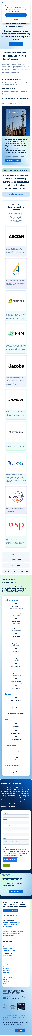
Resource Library (7, 975)
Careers (5, 946)
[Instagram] (17, 915)
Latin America (6, 959)
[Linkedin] (14, 915)
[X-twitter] (4, 915)
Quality (5, 928)
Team (4, 945)
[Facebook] (7, 915)
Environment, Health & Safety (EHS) (11, 922)
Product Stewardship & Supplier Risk (11, 933)
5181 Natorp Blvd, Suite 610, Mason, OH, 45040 (16, 998)
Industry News (6, 970)
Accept (16, 15)
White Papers (6, 968)
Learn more (17, 11)
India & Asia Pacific (7, 957)
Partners (5, 979)
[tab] (16, 194)
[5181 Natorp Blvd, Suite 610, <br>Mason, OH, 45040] (4, 998)
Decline (16, 19)
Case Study (6, 972)
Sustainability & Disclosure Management (13, 931)
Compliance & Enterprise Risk (10, 924)
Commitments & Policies (9, 950)
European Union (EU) (8, 955)
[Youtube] (11, 915)
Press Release (6, 974)
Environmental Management (10, 930)
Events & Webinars (7, 977)
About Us (5, 943)
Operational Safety (7, 926)
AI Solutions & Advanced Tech (10, 935)
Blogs (4, 966)
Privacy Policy (10, 1030)
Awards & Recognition (8, 948)
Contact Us (6, 981)
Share (4, 983)
